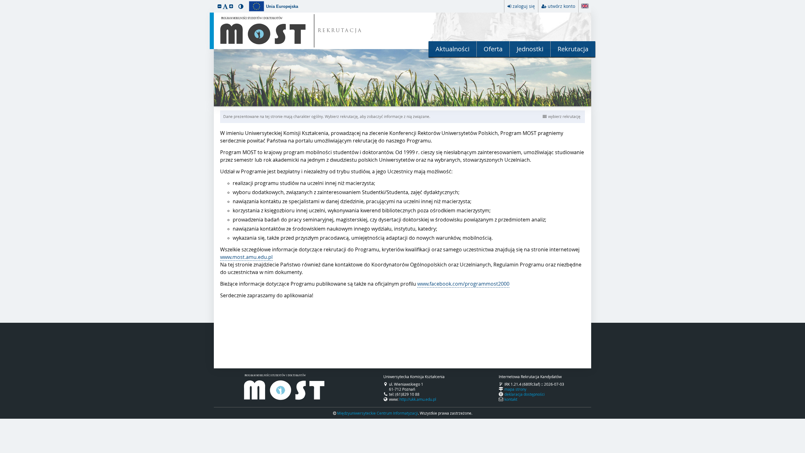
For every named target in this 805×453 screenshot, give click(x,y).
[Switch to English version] (585, 6)
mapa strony (515, 389)
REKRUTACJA (340, 31)
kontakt (510, 399)
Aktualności (452, 49)
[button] (219, 6)
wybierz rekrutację (564, 116)
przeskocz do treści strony (1, 1)
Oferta (493, 49)
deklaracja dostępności (524, 394)
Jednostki (530, 49)
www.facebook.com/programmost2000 (463, 283)
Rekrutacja (573, 49)
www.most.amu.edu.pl (246, 257)
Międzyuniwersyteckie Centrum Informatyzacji (377, 413)
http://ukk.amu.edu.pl (417, 399)
